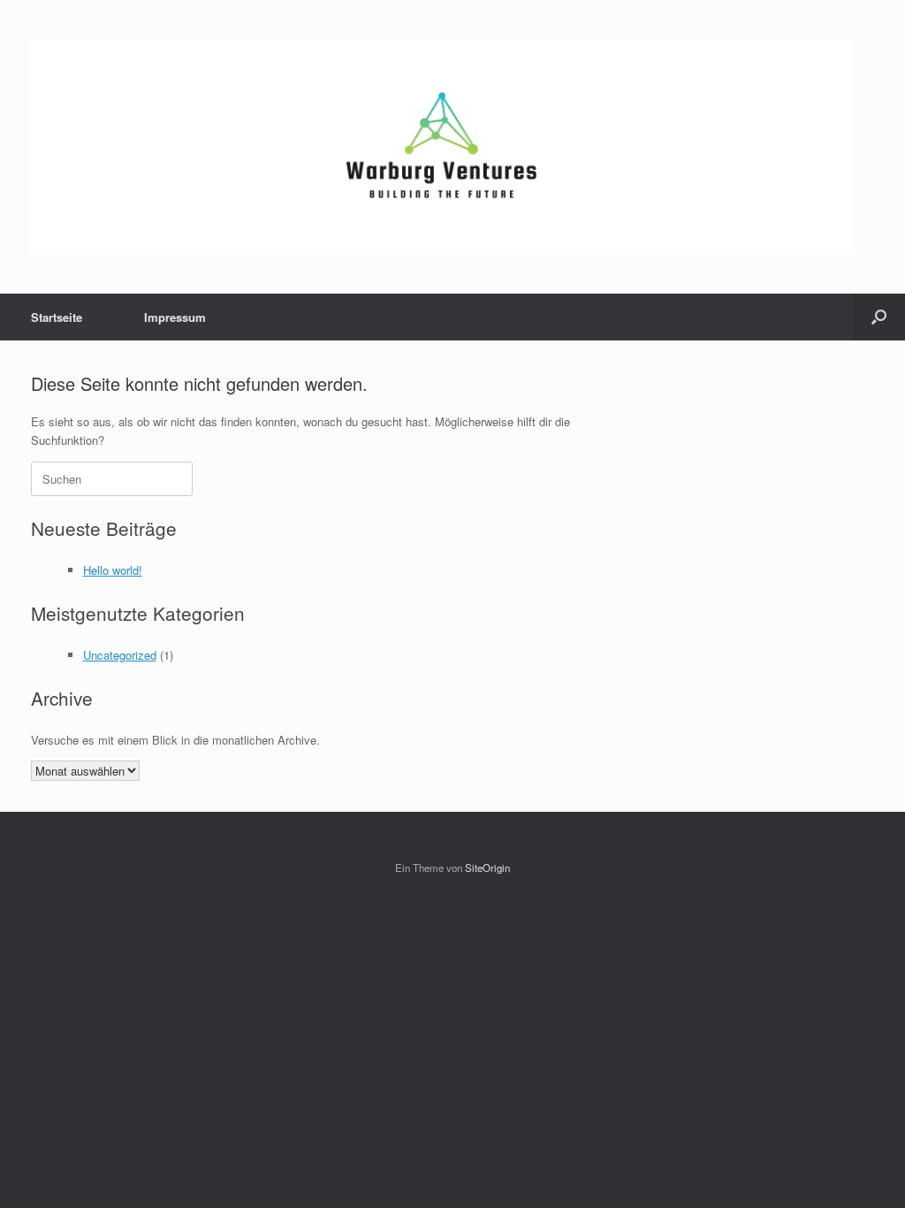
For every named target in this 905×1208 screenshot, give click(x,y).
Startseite (56, 317)
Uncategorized (119, 654)
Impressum (175, 317)
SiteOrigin (487, 867)
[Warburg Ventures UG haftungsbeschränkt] (441, 147)
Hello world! (112, 570)
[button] (879, 317)
